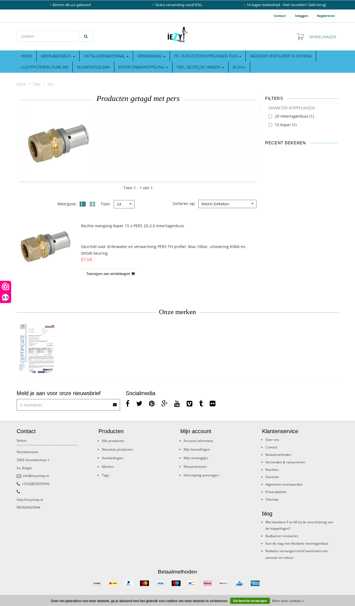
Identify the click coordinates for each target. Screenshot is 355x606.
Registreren (326, 16)
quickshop (45, 262)
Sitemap (271, 499)
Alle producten (113, 440)
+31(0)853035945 (35, 483)
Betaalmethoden (278, 454)
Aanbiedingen (112, 458)
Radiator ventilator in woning (281, 56)
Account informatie (198, 440)
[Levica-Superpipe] (36, 350)
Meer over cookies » (288, 601)
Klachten (272, 469)
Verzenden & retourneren (285, 462)
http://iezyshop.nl (30, 499)
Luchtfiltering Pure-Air (44, 67)
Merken (108, 466)
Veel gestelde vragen (199, 67)
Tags (36, 83)
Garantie (272, 476)
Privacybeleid (275, 491)
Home (26, 56)
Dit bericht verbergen (250, 601)
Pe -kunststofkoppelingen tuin (206, 56)
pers (50, 83)
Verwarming (150, 56)
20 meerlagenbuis (294, 116)
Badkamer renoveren (281, 536)
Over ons (272, 439)
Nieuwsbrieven (195, 466)
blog (238, 67)
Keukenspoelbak (93, 67)
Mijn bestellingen (197, 449)
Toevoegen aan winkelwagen (108, 273)
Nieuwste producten (117, 449)
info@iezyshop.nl (36, 475)
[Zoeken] (86, 36)
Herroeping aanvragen (201, 475)
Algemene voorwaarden (284, 484)
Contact (280, 16)
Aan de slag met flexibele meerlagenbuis (296, 543)
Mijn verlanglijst (196, 458)
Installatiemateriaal (105, 56)
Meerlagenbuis (56, 56)
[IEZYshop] (177, 35)
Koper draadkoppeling (141, 67)
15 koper (285, 124)
